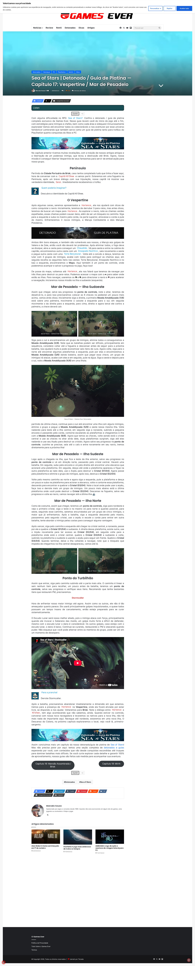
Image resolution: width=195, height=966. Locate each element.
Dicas (81, 28)
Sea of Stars (117, 744)
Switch (71, 72)
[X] (47, 815)
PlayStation (62, 72)
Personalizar (154, 8)
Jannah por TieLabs (77, 959)
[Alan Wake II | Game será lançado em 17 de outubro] (45, 836)
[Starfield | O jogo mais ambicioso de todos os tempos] (77, 837)
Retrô (59, 28)
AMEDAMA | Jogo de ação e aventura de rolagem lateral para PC (109, 848)
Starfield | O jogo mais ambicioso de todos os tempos (77, 848)
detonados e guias (114, 747)
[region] (97, 6)
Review (49, 28)
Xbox (78, 72)
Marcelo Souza (40, 90)
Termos (34, 950)
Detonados (70, 28)
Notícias (37, 28)
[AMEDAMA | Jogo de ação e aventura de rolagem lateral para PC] (109, 836)
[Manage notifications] (189, 960)
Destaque (46, 72)
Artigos (91, 28)
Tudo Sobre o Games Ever (40, 946)
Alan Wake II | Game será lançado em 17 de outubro (45, 847)
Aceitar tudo (184, 8)
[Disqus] (77, 890)
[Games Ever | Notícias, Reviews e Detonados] (84, 16)
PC (54, 72)
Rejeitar (169, 8)
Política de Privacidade (39, 943)
